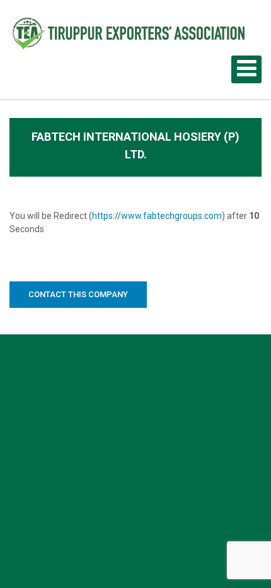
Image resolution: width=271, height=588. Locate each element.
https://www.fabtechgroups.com (157, 216)
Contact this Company (78, 294)
